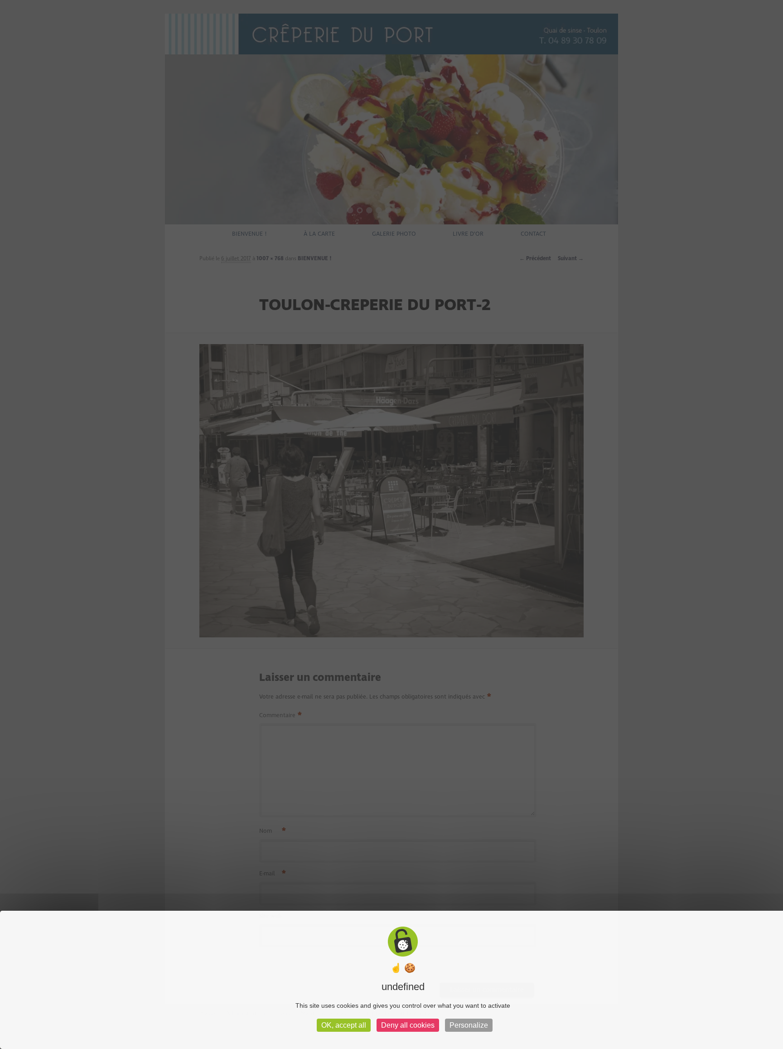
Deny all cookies (408, 1025)
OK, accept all (343, 1025)
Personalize (469, 1025)
